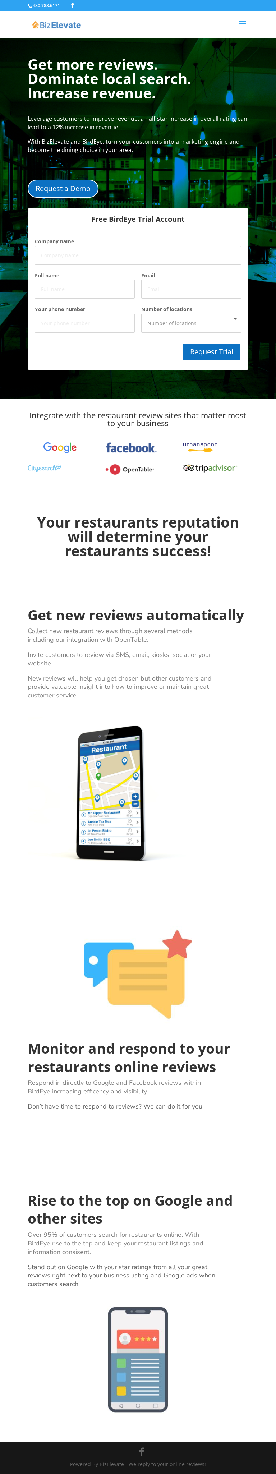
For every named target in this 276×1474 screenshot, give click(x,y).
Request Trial (211, 351)
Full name (47, 275)
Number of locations (166, 309)
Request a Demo (63, 188)
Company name (54, 241)
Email (148, 275)
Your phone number (60, 309)
